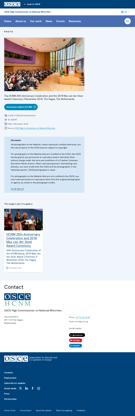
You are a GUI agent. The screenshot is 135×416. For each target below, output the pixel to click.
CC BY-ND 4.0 (17, 189)
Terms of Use (9, 410)
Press (7, 393)
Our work (36, 21)
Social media (10, 388)
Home (7, 21)
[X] (20, 388)
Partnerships (10, 399)
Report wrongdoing (64, 410)
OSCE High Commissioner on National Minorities (27, 11)
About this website (44, 410)
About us (20, 21)
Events (60, 21)
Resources (75, 21)
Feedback (81, 410)
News (49, 21)
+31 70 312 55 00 (82, 317)
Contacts (8, 372)
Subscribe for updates (14, 383)
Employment (10, 377)
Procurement (25, 410)
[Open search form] (127, 21)
